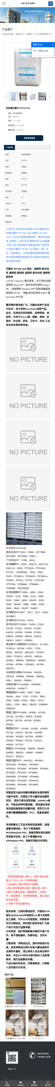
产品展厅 (29, 34)
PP (35, 34)
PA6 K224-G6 (38, 1007)
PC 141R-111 (39, 1038)
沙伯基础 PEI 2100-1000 (15, 1038)
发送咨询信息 (29, 138)
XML (46, 1079)
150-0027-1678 (43, 1057)
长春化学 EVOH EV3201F (15, 1007)
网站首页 (19, 34)
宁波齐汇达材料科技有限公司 (32, 1079)
